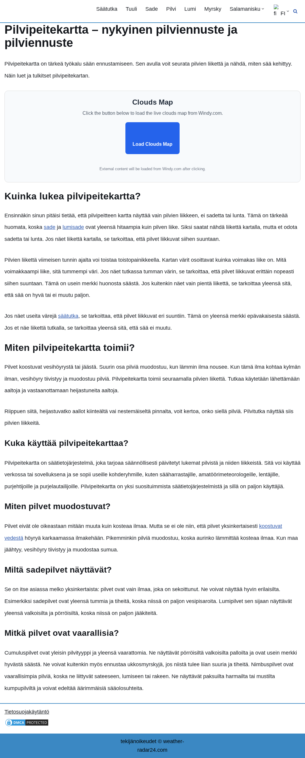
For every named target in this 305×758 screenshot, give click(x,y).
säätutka (68, 316)
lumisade (73, 227)
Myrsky (212, 9)
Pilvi (171, 9)
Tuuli (131, 9)
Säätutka (106, 9)
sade (49, 227)
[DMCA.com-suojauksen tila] (26, 725)
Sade (151, 9)
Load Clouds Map (152, 144)
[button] (263, 9)
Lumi (190, 9)
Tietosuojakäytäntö (26, 712)
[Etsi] (295, 11)
